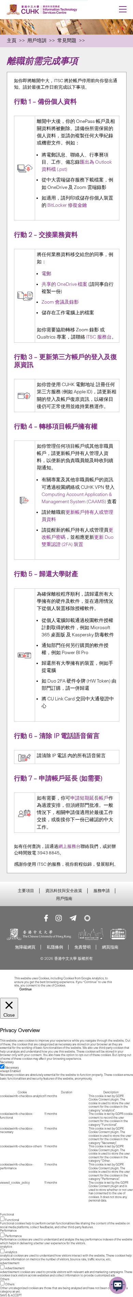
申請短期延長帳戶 (89, 798)
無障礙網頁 (25, 947)
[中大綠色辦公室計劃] (87, 918)
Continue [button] (25, 989)
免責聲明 (82, 947)
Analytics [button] (6, 1246)
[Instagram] (58, 918)
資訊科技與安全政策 (63, 890)
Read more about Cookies (83, 985)
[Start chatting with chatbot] (117, 1285)
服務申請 (101, 890)
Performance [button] (8, 1230)
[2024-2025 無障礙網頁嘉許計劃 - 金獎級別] (118, 934)
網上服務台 (69, 846)
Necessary (12, 1067)
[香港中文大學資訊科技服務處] (55, 9)
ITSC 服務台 (99, 337)
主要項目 (26, 890)
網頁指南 (110, 947)
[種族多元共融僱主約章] (90, 934)
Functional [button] (7, 1214)
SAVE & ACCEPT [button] (11, 1295)
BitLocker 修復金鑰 (67, 205)
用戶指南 (64, 898)
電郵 (46, 274)
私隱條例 (55, 947)
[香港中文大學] (39, 934)
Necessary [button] (7, 1062)
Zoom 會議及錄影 (60, 302)
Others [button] (4, 1279)
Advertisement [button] (9, 1263)
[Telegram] (73, 918)
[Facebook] (46, 918)
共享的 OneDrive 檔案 (64, 284)
